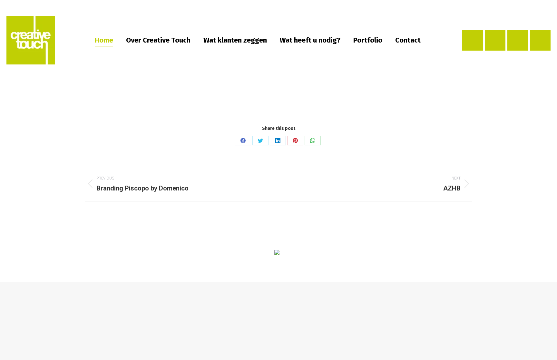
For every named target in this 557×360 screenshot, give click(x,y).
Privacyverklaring (290, 265)
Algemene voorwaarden (333, 265)
